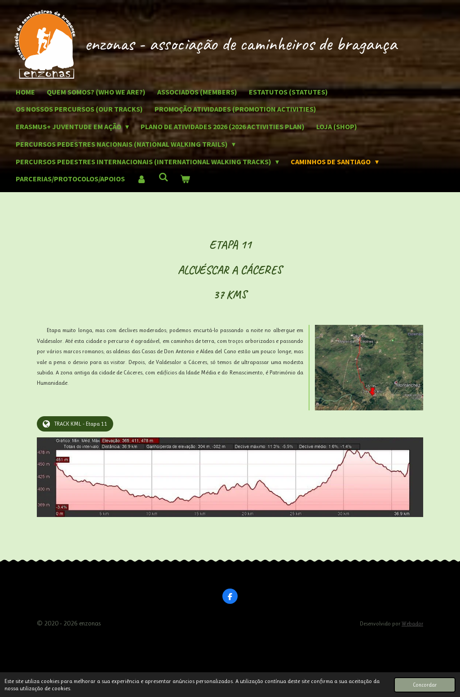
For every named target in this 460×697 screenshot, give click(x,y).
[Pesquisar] (163, 177)
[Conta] (141, 179)
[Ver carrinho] (185, 179)
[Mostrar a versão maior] (369, 367)
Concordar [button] (425, 685)
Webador (412, 624)
